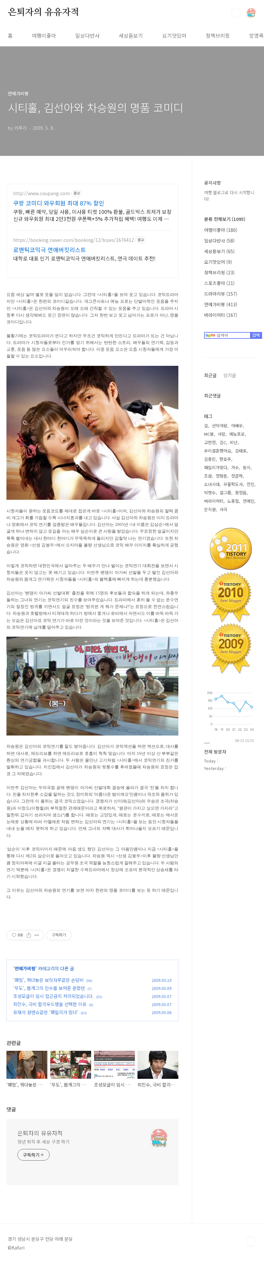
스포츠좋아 (219, 283)
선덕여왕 (219, 426)
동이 (246, 467)
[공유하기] (29, 935)
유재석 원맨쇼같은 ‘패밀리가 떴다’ (45, 1012)
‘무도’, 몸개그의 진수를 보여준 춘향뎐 (49, 988)
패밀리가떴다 (215, 467)
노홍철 (233, 501)
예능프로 (237, 434)
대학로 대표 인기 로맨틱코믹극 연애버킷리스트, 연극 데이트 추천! (84, 258)
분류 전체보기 (224, 219)
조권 (208, 476)
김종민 (210, 459)
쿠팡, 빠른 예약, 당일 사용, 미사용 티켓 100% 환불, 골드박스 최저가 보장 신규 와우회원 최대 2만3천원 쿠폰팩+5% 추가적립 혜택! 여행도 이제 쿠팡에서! (92, 215)
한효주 (225, 459)
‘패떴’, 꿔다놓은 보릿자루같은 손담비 (48, 980)
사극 (223, 509)
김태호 (241, 451)
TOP (251, 1241)
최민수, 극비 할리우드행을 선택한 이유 (50, 1004)
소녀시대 (212, 484)
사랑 (221, 434)
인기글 (229, 375)
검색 (236, 13)
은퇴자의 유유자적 (43, 12)
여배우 (237, 426)
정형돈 (221, 476)
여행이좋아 (44, 35)
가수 (235, 467)
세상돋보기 (131, 35)
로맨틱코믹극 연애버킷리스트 (49, 249)
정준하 (237, 476)
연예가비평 (24, 968)
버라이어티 (220, 315)
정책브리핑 (218, 35)
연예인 (248, 501)
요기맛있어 (174, 35)
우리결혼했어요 (217, 451)
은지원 (210, 509)
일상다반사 (87, 35)
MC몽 (209, 434)
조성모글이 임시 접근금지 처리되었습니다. (53, 996)
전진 (250, 484)
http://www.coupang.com (41, 193)
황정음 (241, 492)
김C (223, 442)
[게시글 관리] (37, 935)
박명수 (210, 492)
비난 (234, 442)
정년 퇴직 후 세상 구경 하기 (43, 1141)
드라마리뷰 (220, 293)
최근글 (210, 375)
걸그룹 (225, 492)
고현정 (210, 442)
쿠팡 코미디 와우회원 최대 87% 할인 (58, 203)
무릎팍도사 (233, 484)
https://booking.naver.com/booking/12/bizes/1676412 (73, 240)
